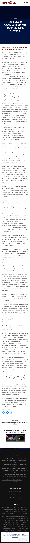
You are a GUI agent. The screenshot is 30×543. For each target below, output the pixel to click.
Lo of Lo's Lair (15, 495)
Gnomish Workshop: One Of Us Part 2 (12, 480)
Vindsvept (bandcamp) (15, 491)
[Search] (24, 3)
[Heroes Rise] (9, 3)
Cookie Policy (15, 537)
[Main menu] (27, 3)
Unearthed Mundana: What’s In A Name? (15, 464)
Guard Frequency (15, 498)
